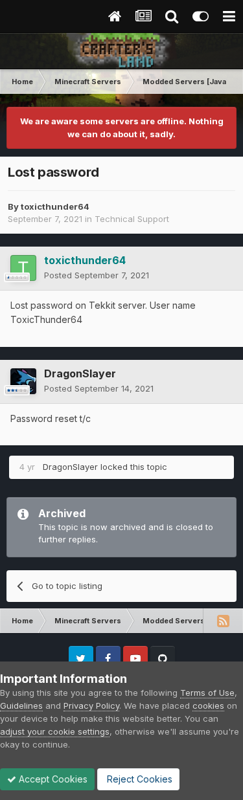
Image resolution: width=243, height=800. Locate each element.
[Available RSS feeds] (223, 620)
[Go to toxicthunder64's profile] (23, 268)
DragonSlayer (80, 373)
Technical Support (132, 219)
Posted (96, 275)
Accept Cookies (51, 778)
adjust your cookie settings (55, 731)
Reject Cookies (138, 778)
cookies (208, 705)
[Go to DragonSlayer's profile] (23, 381)
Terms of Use (207, 692)
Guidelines (21, 705)
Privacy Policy (91, 705)
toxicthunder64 (55, 206)
